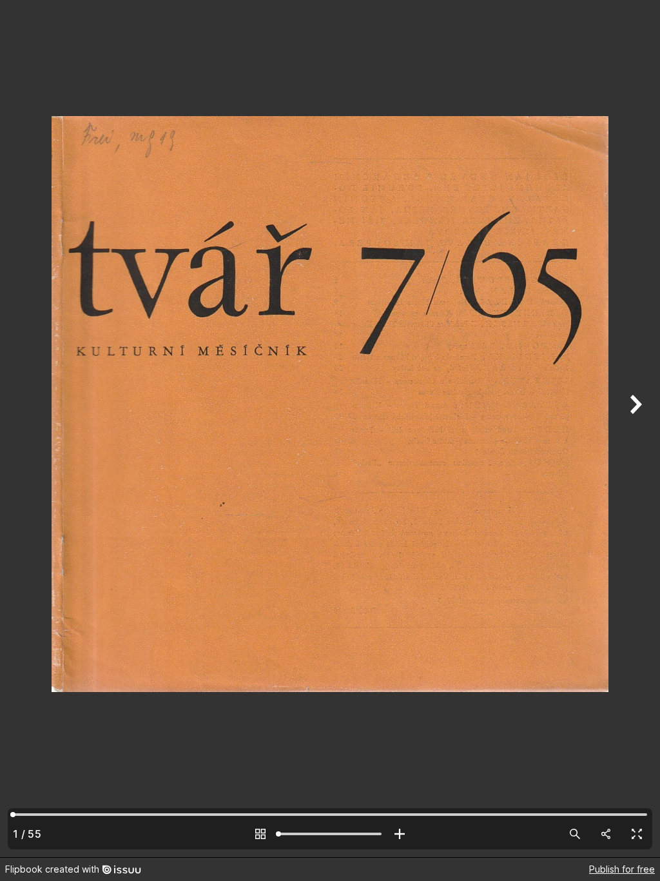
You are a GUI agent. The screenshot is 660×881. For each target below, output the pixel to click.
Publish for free (622, 869)
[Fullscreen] (637, 834)
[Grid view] (260, 834)
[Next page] (634, 428)
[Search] (575, 834)
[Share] (606, 834)
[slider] (330, 833)
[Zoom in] (399, 834)
